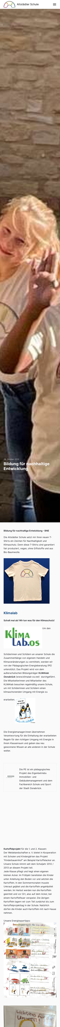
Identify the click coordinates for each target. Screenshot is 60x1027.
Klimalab (10, 613)
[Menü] (55, 4)
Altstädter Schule (28, 4)
